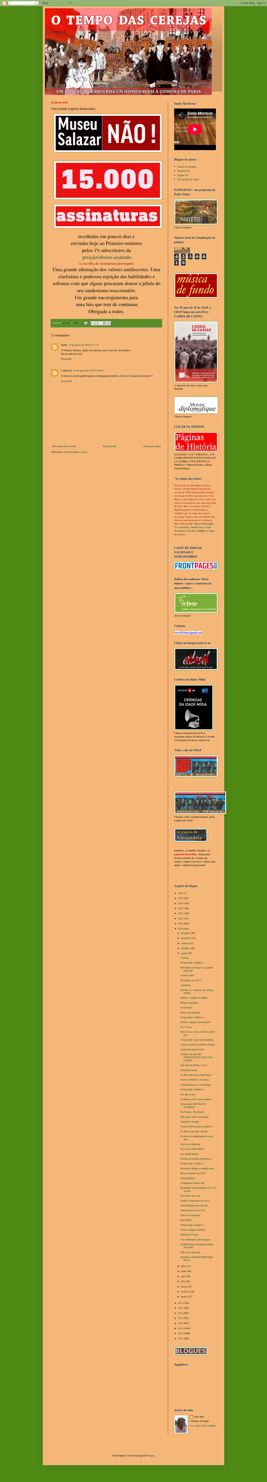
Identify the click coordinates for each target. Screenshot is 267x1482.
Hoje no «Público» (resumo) (194, 1079)
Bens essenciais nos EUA (193, 1173)
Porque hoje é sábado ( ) (192, 962)
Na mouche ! (186, 1007)
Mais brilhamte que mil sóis (194, 1205)
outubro (185, 943)
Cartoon (184, 957)
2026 (181, 893)
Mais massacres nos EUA (193, 1210)
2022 (181, 913)
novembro (186, 938)
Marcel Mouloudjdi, (204, 523)
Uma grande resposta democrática (197, 1039)
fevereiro (185, 1291)
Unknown (66, 370)
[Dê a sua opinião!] (97, 323)
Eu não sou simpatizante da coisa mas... (196, 1137)
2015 (181, 1318)
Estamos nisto (187, 975)
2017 (181, 1307)
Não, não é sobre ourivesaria (194, 1116)
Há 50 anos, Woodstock (192, 1111)
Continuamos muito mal (192, 1182)
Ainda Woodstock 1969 (192, 1049)
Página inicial (109, 446)
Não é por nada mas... (191, 1252)
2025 (181, 898)
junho (184, 1271)
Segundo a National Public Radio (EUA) (196, 1258)
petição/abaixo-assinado (106, 257)
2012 (181, 1333)
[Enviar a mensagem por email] (93, 323)
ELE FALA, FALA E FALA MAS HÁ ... (197, 1033)
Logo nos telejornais (190, 1144)
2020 (181, 923)
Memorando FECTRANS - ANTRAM (194, 1105)
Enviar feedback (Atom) (75, 451)
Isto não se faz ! (188, 1094)
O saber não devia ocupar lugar (195, 1074)
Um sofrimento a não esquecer (195, 1239)
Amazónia (185, 985)
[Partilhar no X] (101, 323)
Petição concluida (189, 1002)
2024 (181, 903)
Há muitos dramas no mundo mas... (197, 1168)
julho (183, 1266)
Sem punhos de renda (188, 179)
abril (183, 1281)
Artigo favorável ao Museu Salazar (197, 1044)
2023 (181, 908)
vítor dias (199, 1416)
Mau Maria (185, 1219)
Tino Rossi (191, 530)
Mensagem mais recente (64, 446)
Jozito (64, 345)
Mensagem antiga (152, 446)
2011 (181, 1338)
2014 (181, 1323)
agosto (184, 953)
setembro (185, 948)
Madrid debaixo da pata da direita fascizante (196, 1245)
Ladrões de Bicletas (186, 166)
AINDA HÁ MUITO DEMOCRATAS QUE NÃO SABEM (196, 1057)
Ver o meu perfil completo (202, 1425)
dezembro (186, 933)
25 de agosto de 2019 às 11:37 (84, 344)
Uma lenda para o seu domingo (195, 1084)
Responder (66, 358)
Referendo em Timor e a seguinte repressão (196, 969)
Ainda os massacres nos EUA (195, 1200)
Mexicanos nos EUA (190, 980)
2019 (181, 928)
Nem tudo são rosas (190, 1195)
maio (183, 1276)
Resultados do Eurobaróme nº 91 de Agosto (198, 1189)
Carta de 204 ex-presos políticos (196, 1126)
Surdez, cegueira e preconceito (195, 1022)
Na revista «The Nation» (192, 1148)
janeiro (184, 1296)
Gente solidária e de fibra (192, 1229)
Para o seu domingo (190, 1012)
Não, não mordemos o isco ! (194, 1065)
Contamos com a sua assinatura (195, 1099)
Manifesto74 (183, 170)
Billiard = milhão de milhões (194, 997)
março (184, 1286)
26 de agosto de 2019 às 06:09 (88, 370)
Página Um (182, 175)
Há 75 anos (186, 1027)
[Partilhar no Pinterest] (109, 323)
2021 (181, 918)
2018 (181, 1302)
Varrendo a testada (189, 1121)
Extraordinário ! (188, 1178)
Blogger (150, 1455)
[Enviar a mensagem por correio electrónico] (86, 322)
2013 (181, 1328)
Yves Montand (181, 527)
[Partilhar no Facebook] (105, 323)
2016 (181, 1313)
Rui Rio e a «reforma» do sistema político (196, 991)
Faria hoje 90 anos (189, 1234)
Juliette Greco (197, 527)
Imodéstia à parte (188, 1070)
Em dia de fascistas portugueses (196, 1158)
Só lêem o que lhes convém (193, 1131)
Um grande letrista (189, 1153)
